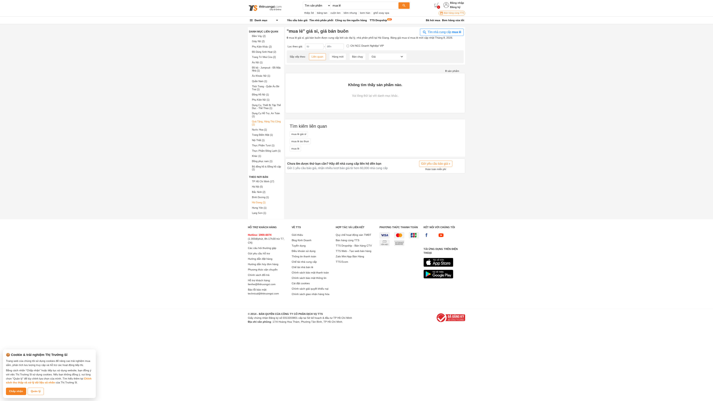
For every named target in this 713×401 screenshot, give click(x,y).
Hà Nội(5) (257, 186)
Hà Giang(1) (259, 202)
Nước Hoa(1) (259, 129)
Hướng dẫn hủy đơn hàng (263, 264)
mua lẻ (295, 148)
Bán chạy (357, 56)
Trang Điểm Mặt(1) (262, 134)
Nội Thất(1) (258, 140)
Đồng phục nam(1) (262, 161)
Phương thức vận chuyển (263, 269)
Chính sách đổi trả (258, 274)
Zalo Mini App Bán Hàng (350, 256)
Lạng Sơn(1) (259, 213)
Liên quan (317, 56)
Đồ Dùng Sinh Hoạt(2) (264, 51)
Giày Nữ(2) (258, 41)
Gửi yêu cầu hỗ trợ (259, 253)
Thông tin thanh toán (304, 256)
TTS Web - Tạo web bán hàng (353, 251)
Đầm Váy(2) (259, 36)
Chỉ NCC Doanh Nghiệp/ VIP (367, 45)
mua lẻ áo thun (300, 141)
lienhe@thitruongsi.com (262, 284)
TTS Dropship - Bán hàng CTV (354, 245)
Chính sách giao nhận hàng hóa (310, 294)
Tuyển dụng (299, 245)
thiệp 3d (309, 12)
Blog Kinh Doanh (301, 240)
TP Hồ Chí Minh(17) (263, 181)
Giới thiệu (297, 234)
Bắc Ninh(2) (258, 192)
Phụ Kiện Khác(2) (262, 46)
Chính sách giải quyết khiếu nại (310, 288)
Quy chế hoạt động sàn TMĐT (353, 234)
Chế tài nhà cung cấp (304, 261)
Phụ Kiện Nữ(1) (260, 99)
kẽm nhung (350, 12)
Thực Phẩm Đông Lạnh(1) (266, 150)
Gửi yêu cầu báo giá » (435, 163)
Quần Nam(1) (259, 81)
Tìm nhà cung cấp (444, 32)
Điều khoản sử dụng (303, 251)
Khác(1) (256, 156)
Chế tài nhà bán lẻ (302, 267)
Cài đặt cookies (301, 283)
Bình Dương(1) (260, 197)
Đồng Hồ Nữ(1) (260, 94)
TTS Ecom (342, 261)
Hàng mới (338, 56)
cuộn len (336, 12)
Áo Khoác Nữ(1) (261, 75)
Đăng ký (455, 7)
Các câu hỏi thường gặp (262, 248)
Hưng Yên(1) (259, 207)
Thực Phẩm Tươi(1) (263, 145)
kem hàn (365, 12)
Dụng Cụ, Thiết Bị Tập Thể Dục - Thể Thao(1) (266, 107)
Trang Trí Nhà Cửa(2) (264, 57)
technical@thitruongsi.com (263, 293)
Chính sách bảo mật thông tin (309, 277)
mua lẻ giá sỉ (298, 134)
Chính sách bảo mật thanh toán (310, 272)
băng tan (322, 12)
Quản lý (36, 391)
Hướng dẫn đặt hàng (260, 258)
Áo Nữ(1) (257, 62)
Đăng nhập (457, 2)
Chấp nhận (16, 391)
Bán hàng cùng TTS (453, 13)
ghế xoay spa (381, 12)
